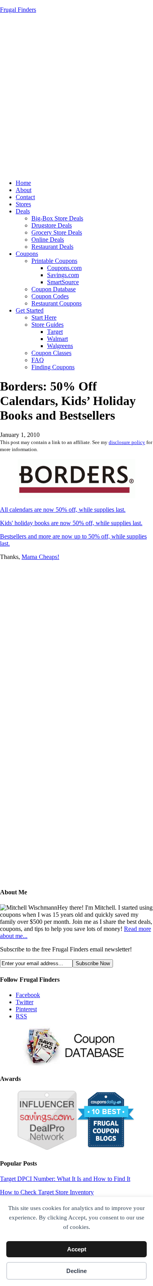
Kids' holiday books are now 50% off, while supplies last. (71, 523)
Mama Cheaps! (40, 556)
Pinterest (26, 1009)
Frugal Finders (18, 9)
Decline (76, 1270)
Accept (76, 1249)
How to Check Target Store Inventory (47, 1192)
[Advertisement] (76, 96)
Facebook (28, 995)
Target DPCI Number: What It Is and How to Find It (65, 1178)
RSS (21, 1016)
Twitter (24, 1002)
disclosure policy (127, 442)
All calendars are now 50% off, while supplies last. (63, 509)
